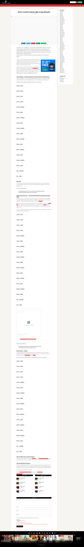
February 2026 (62, 17)
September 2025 (62, 23)
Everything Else (62, 78)
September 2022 (62, 61)
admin (35, 13)
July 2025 (61, 25)
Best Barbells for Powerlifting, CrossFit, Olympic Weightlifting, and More (30, 346)
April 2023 (61, 54)
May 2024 (61, 40)
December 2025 (62, 19)
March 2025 (61, 29)
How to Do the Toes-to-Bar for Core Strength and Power (27, 347)
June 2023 (61, 52)
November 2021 (62, 72)
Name (17, 506)
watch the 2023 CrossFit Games (43, 458)
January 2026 (62, 18)
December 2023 (62, 45)
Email (17, 510)
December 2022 (62, 58)
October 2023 (62, 47)
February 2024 (62, 43)
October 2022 (62, 60)
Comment (18, 499)
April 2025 (61, 28)
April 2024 (61, 41)
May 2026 (61, 14)
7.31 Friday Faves (22, 490)
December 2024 (62, 32)
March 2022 (61, 68)
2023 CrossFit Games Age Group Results (25, 472)
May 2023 (61, 53)
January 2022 (62, 70)
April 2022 (61, 67)
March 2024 (61, 42)
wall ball (45, 204)
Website (17, 514)
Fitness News (62, 81)
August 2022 (61, 62)
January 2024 (62, 44)
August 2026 (61, 11)
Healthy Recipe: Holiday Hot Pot (35, 540)
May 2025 (61, 27)
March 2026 (61, 16)
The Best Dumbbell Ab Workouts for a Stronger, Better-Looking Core (7, 541)
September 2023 (62, 48)
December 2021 (62, 71)
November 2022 (62, 59)
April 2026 (61, 15)
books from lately (22, 482)
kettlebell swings (27, 355)
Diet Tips (61, 77)
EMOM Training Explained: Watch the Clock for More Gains (28, 192)
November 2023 (62, 46)
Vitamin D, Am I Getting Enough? (21, 540)
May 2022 (61, 66)
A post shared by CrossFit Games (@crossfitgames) (28, 339)
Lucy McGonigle (35, 68)
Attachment (18, 519)
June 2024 (61, 39)
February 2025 (62, 30)
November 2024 (62, 33)
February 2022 (62, 69)
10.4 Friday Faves (62, 540)
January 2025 (62, 31)
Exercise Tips (62, 79)
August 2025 (61, 24)
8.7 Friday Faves (22, 486)
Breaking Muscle (39, 472)
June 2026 (61, 13)
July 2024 (61, 38)
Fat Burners (61, 80)
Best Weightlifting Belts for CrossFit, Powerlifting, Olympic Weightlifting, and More (31, 191)
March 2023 (61, 55)
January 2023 (62, 57)
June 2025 (61, 26)
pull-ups (34, 355)
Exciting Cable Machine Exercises (50, 540)
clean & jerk (40, 201)
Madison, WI (34, 458)
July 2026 (61, 12)
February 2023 (62, 56)
